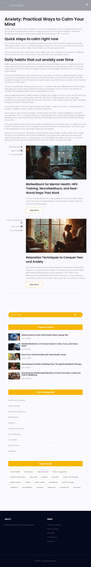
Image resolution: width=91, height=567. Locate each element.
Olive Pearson (14, 147)
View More (34, 210)
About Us (51, 541)
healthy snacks (15, 482)
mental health (15, 472)
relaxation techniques (17, 477)
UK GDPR (50, 533)
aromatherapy (27, 487)
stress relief (33, 477)
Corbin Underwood (14, 220)
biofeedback (53, 482)
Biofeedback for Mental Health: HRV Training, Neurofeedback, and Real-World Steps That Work (52, 188)
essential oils (64, 487)
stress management (59, 472)
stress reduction (42, 472)
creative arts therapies (71, 477)
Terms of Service (54, 525)
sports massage (68, 482)
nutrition (28, 482)
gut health (55, 477)
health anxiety (40, 482)
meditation (14, 487)
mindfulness (28, 472)
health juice (52, 487)
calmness (39, 487)
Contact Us (52, 537)
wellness (44, 477)
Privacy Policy (53, 529)
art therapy (77, 487)
